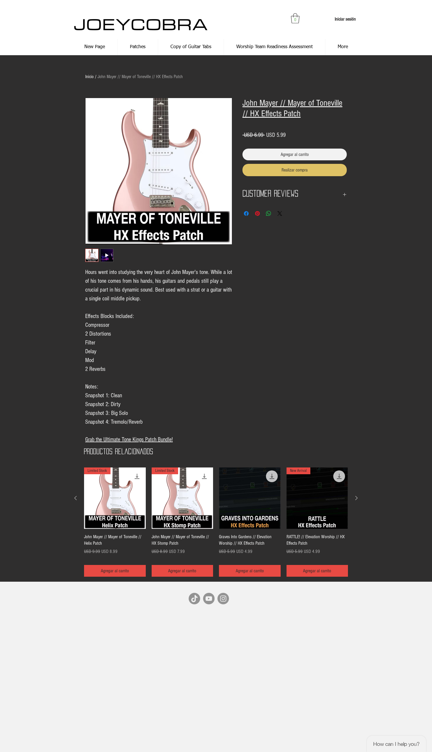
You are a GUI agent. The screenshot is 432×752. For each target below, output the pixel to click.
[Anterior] (75, 498)
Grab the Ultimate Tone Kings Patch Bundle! (129, 439)
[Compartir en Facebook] (246, 213)
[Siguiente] (356, 498)
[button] (295, 18)
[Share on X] (279, 213)
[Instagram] (223, 598)
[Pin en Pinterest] (257, 213)
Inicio (89, 76)
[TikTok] (194, 598)
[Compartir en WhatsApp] (268, 213)
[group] (216, 522)
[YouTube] (209, 598)
